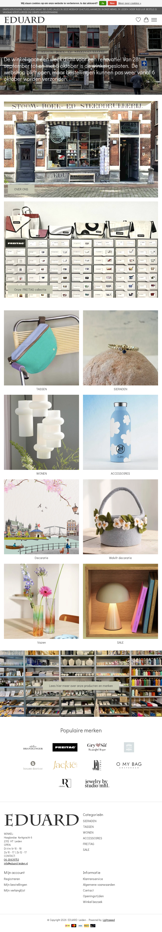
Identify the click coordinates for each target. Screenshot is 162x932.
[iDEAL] (67, 926)
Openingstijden (93, 896)
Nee (112, 3)
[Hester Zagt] (129, 747)
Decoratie (41, 558)
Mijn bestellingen (15, 884)
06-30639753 (11, 859)
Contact (88, 890)
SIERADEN (120, 389)
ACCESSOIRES (120, 473)
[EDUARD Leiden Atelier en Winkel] (24, 20)
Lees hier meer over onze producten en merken (81, 686)
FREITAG (88, 844)
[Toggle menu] (154, 20)
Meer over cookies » (129, 3)
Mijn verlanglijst (14, 890)
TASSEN (41, 389)
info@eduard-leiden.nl (16, 863)
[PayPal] (86, 926)
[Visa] (80, 926)
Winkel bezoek (92, 902)
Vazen (41, 642)
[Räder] (65, 783)
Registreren (12, 879)
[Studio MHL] (97, 783)
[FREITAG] (65, 747)
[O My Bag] (129, 765)
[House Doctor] (33, 765)
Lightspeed (109, 920)
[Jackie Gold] (65, 765)
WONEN (41, 473)
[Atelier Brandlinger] (33, 747)
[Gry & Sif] (97, 747)
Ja (102, 3)
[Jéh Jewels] (97, 765)
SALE (120, 642)
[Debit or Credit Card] (92, 926)
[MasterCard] (73, 926)
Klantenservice (93, 879)
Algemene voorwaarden (99, 884)
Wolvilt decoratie (120, 558)
